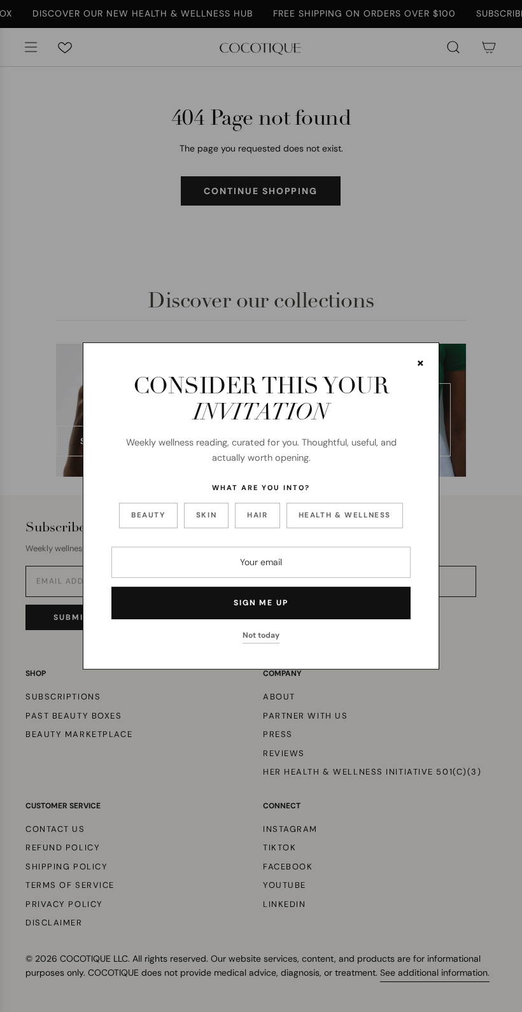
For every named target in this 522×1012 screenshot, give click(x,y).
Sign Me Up (261, 603)
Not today (261, 635)
